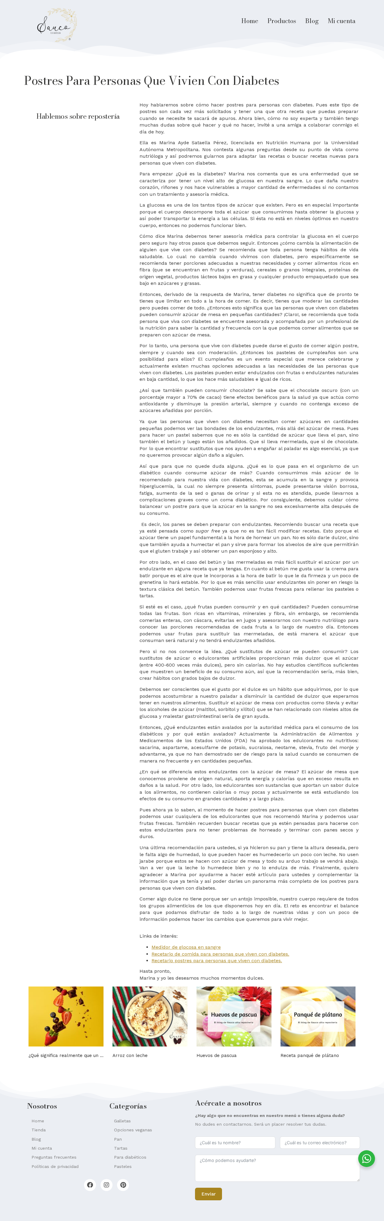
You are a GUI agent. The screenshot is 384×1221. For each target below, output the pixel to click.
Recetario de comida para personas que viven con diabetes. (220, 954)
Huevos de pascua (216, 1055)
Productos (281, 20)
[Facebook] (90, 1185)
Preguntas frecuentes (54, 1157)
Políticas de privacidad (55, 1166)
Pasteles (123, 1166)
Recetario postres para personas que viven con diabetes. (217, 960)
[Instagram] (106, 1185)
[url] (66, 1016)
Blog (312, 20)
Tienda (39, 1129)
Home (249, 20)
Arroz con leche (130, 1055)
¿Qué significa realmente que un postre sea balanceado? (91, 1055)
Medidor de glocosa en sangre (186, 947)
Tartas (121, 1148)
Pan (118, 1139)
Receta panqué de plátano (309, 1055)
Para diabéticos (130, 1157)
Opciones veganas (133, 1129)
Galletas (122, 1120)
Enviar (208, 1194)
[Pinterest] (123, 1185)
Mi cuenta (342, 20)
